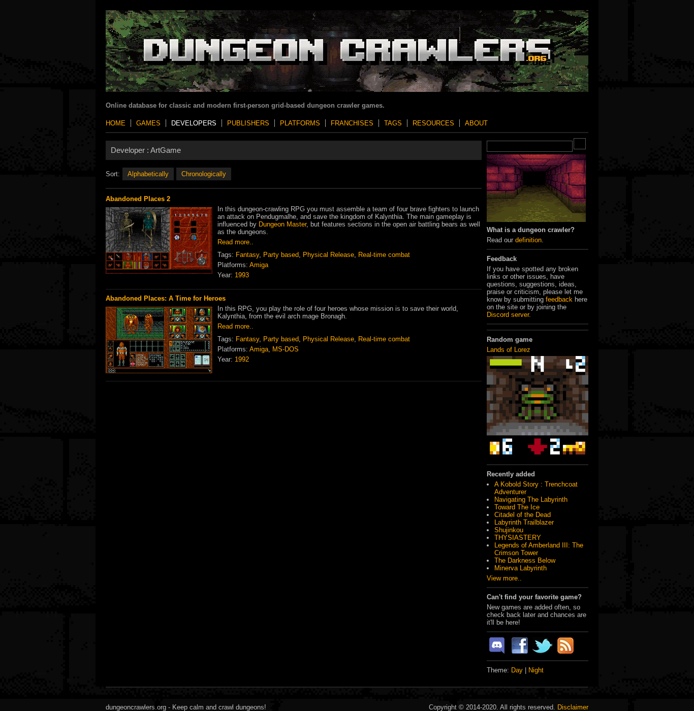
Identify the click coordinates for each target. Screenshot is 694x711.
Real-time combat (384, 254)
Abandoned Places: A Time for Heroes (166, 298)
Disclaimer (572, 707)
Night (536, 670)
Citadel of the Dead (522, 515)
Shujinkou (508, 530)
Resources (433, 123)
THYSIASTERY (517, 537)
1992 (242, 359)
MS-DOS (285, 349)
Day (517, 670)
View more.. (504, 578)
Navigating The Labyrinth (530, 499)
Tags (393, 123)
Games (148, 123)
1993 (242, 275)
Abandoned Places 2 (138, 199)
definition (528, 240)
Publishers (248, 123)
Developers (193, 123)
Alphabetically (148, 174)
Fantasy (247, 254)
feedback (559, 299)
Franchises (352, 123)
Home (115, 123)
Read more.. (235, 242)
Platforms (300, 123)
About (476, 123)
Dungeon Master (282, 224)
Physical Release (328, 254)
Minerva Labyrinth (520, 568)
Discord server (508, 314)
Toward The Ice (517, 507)
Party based (281, 254)
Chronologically (203, 174)
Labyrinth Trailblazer (524, 522)
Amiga (258, 265)
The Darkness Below (524, 560)
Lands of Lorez (508, 349)
